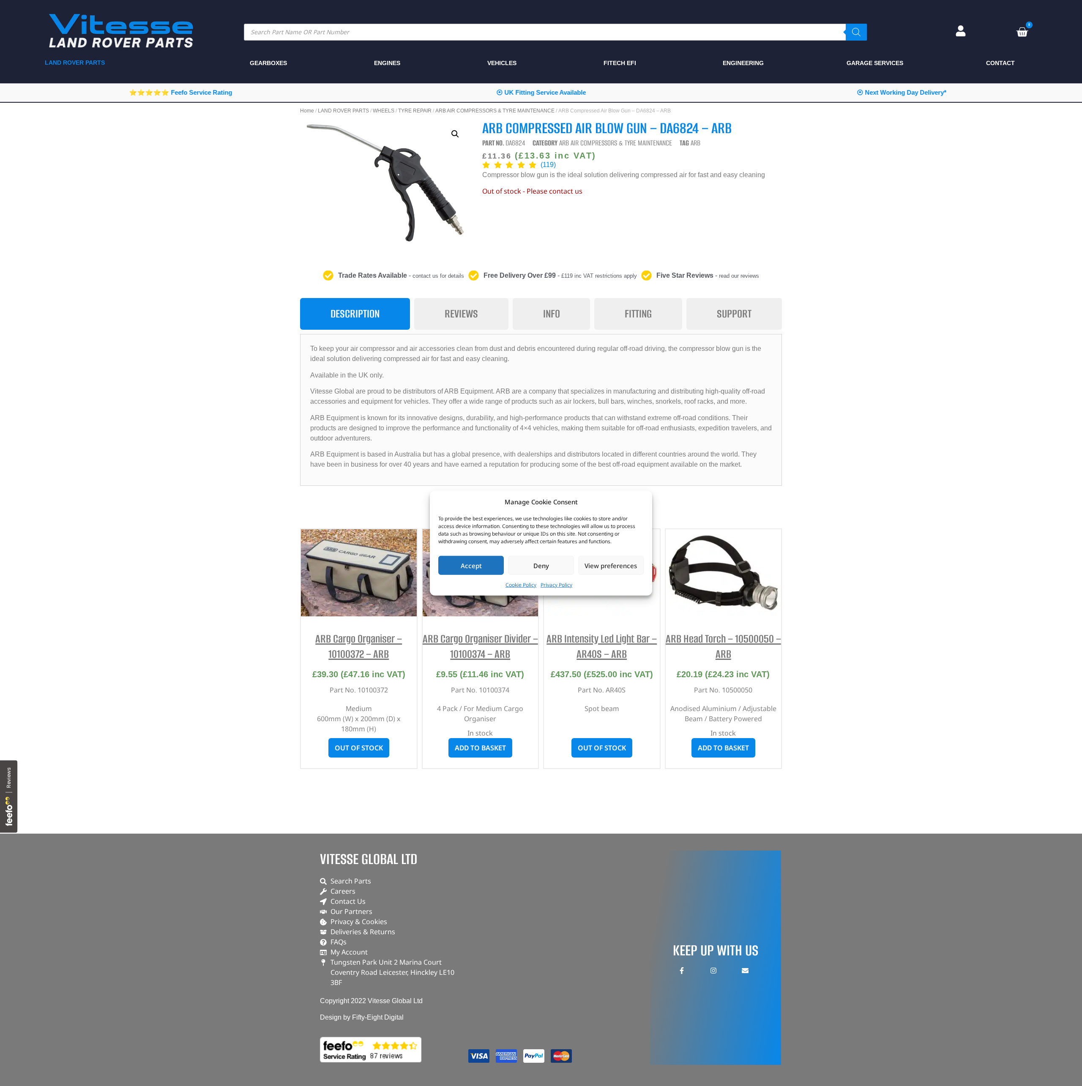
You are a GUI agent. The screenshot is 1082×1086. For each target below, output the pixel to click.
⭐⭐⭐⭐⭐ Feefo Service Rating (180, 92)
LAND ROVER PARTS (343, 111)
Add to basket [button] (480, 747)
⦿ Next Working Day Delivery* (901, 92)
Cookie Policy (520, 584)
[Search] (856, 32)
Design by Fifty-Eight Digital (362, 1017)
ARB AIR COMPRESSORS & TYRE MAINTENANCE (495, 111)
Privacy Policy (556, 584)
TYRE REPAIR (415, 111)
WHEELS (383, 111)
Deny (541, 565)
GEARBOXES (268, 63)
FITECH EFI (620, 63)
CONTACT (1000, 63)
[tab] (355, 314)
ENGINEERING (743, 63)
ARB (695, 143)
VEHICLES (501, 63)
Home (307, 111)
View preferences (611, 565)
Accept (471, 565)
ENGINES (387, 63)
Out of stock (359, 747)
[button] (455, 134)
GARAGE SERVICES (875, 63)
